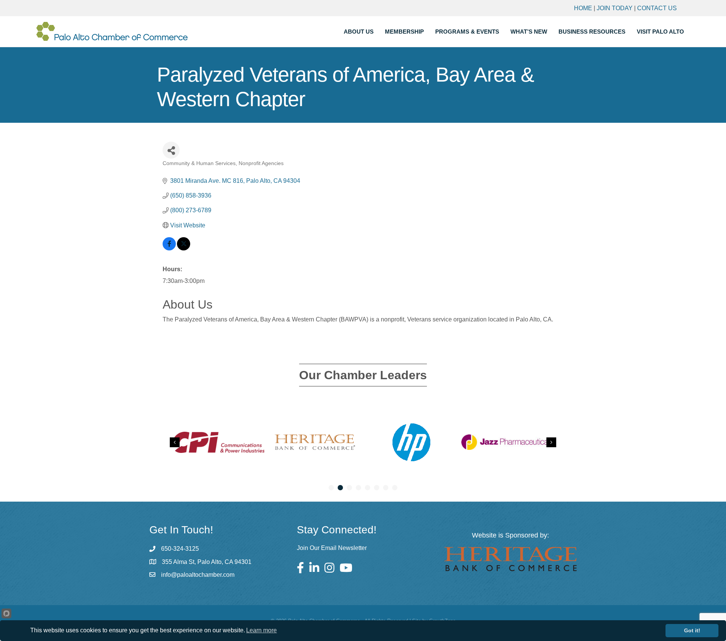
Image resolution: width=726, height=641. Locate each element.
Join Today (615, 8)
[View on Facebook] (169, 248)
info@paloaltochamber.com (197, 574)
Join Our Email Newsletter (332, 548)
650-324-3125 (180, 548)
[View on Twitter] (183, 248)
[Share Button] (171, 150)
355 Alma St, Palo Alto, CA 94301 (206, 562)
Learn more (261, 630)
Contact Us (657, 8)
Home (583, 8)
